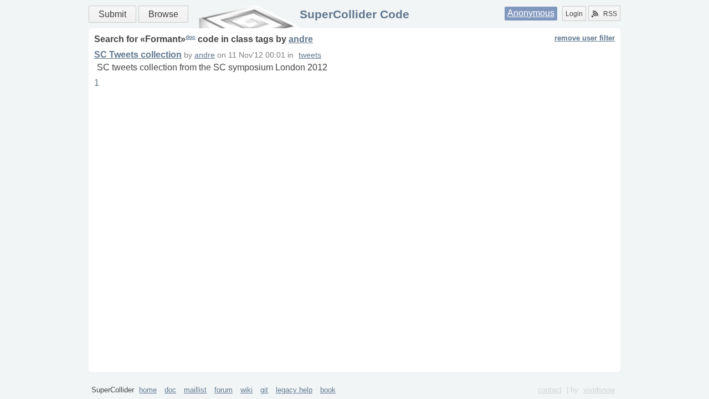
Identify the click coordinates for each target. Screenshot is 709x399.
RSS (610, 14)
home (148, 390)
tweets (310, 55)
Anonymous (530, 13)
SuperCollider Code (354, 14)
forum (223, 390)
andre (301, 39)
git (264, 390)
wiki (246, 390)
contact (550, 390)
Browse (163, 14)
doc (191, 37)
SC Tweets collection (138, 54)
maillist (195, 390)
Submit (112, 14)
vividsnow (599, 390)
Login (574, 14)
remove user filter (584, 38)
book (328, 390)
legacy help (294, 390)
